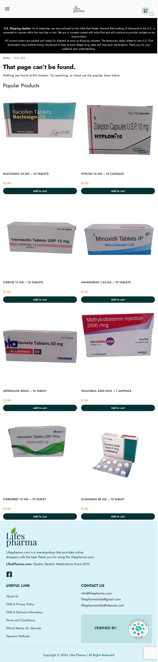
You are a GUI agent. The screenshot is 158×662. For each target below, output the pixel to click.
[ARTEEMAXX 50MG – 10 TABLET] (40, 348)
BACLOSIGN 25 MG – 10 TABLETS (26, 174)
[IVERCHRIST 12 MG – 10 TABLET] (40, 456)
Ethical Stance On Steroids (23, 628)
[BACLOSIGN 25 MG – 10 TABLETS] (40, 131)
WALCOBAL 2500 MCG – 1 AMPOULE (106, 391)
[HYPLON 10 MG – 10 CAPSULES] (118, 131)
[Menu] (11, 9)
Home (6, 58)
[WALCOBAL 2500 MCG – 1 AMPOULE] (118, 348)
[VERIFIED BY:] (138, 629)
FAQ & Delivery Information (24, 612)
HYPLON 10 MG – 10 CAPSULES (102, 174)
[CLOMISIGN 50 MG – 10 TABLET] (118, 456)
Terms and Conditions (20, 620)
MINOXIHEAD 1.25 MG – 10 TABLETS (106, 282)
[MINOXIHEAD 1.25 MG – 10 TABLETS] (118, 239)
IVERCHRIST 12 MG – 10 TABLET (24, 499)
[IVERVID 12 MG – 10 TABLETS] (40, 239)
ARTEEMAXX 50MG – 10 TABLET (24, 391)
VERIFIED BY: (105, 628)
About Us (12, 596)
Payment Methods (18, 636)
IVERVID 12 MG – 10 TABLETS (23, 282)
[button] (146, 11)
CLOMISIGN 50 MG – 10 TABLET (102, 499)
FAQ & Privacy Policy (20, 604)
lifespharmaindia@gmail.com (101, 599)
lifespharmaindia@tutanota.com (102, 605)
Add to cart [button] (40, 191)
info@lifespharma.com (96, 593)
